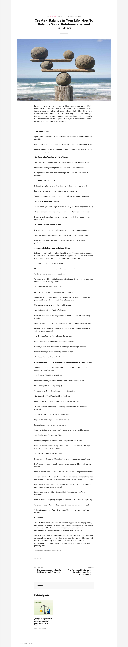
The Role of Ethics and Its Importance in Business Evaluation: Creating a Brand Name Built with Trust (43, 621)
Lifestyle (38, 558)
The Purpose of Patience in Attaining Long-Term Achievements (79, 572)
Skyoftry (52, 16)
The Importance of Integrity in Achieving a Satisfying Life (50, 571)
